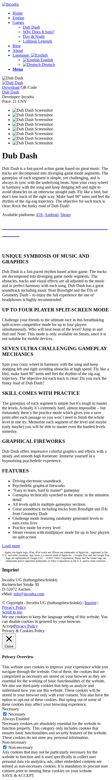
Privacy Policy (14, 607)
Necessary (16, 714)
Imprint (90, 603)
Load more (11, 546)
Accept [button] (8, 626)
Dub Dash (10, 92)
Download (11, 87)
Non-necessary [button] (14, 742)
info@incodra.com (29, 594)
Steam (65, 214)
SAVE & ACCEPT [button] (18, 775)
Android (51, 214)
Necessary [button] (10, 709)
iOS (39, 214)
